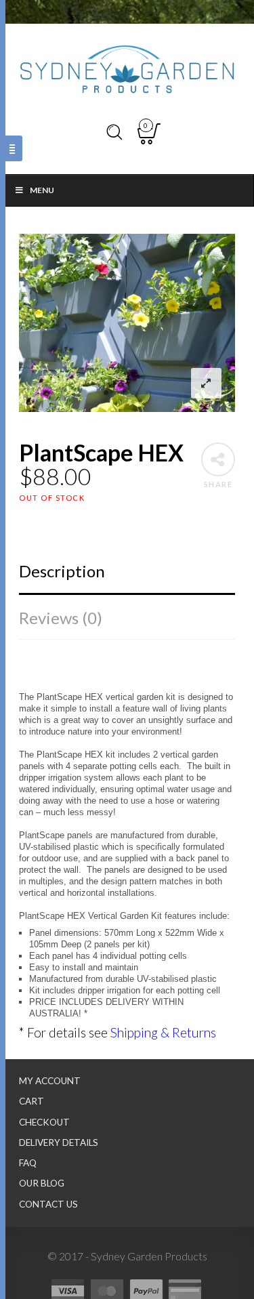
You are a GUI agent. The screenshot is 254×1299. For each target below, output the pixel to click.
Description (62, 570)
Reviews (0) (60, 617)
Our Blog (41, 1183)
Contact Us (48, 1204)
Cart (31, 1101)
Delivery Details (58, 1142)
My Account (50, 1080)
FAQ (28, 1162)
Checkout (44, 1122)
